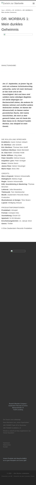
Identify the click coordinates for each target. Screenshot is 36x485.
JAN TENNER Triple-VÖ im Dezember (14, 425)
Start (2, 10)
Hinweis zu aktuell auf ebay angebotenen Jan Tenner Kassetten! (17, 432)
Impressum (6, 443)
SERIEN (8, 10)
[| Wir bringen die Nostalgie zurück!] (12, 3)
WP (11, 476)
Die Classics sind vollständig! (12, 419)
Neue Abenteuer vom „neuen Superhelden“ (16, 422)
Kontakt (5, 447)
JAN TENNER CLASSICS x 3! (12, 428)
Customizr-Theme (29, 476)
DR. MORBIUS (16, 10)
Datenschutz (7, 445)
